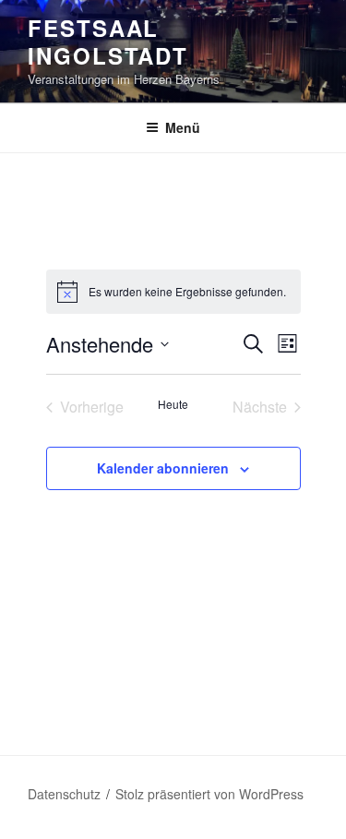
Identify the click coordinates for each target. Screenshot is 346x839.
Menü (182, 127)
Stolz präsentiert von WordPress (209, 794)
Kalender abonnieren (163, 468)
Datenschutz (64, 794)
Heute (173, 404)
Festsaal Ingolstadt (108, 41)
